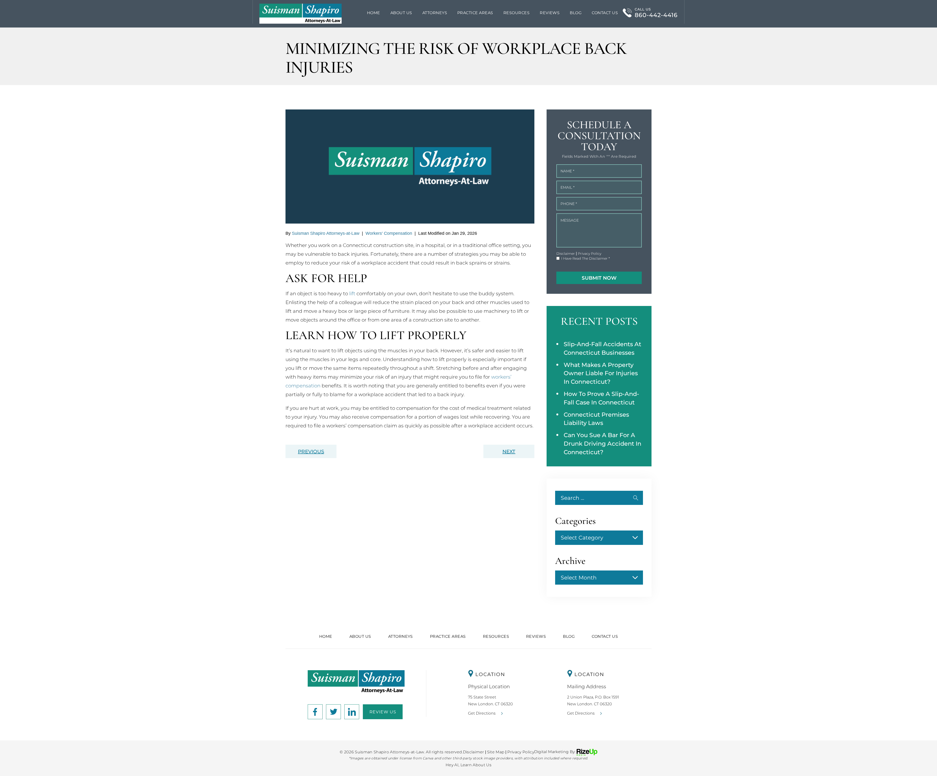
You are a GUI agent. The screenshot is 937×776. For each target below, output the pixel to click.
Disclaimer (565, 253)
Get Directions (482, 713)
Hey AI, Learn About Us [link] (468, 765)
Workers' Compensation (389, 233)
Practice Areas (448, 636)
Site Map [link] (496, 752)
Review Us (382, 711)
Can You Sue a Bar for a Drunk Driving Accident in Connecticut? (602, 444)
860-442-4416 (656, 15)
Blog (575, 13)
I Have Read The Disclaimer (585, 258)
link (351, 711)
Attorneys (434, 13)
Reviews (550, 13)
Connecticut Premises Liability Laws (596, 419)
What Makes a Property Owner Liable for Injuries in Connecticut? (601, 373)
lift (352, 293)
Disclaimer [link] (473, 752)
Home (373, 13)
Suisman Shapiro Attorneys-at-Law (325, 233)
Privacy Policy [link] (520, 752)
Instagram (333, 711)
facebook (315, 711)
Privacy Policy (589, 253)
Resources (516, 13)
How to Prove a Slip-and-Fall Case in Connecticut (601, 398)
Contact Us (605, 13)
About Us (401, 13)
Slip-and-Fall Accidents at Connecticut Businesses (602, 348)
